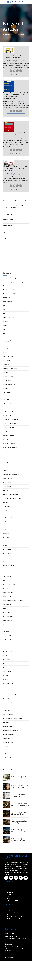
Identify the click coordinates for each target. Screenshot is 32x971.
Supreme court (6, 710)
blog (4, 333)
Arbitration (5, 325)
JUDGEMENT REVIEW (8, 514)
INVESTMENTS (7, 506)
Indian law (5, 490)
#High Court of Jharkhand (9, 290)
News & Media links (8, 604)
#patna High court (7, 301)
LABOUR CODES (7, 533)
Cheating (5, 352)
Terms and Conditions (12, 900)
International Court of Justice (10, 494)
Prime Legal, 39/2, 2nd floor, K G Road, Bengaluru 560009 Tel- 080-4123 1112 (16, 938)
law (3, 541)
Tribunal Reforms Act (8, 734)
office (4, 608)
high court (5, 466)
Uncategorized (6, 738)
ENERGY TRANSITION (8, 415)
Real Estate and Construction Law (15, 925)
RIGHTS (5, 655)
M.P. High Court (7, 581)
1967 (4, 305)
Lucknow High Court (8, 577)
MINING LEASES (7, 596)
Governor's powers (8, 459)
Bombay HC (6, 337)
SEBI (4, 663)
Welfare (5, 750)
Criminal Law (10, 908)
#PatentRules (6, 297)
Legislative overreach (8, 565)
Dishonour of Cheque (8, 404)
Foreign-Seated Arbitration (10, 447)
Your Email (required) (8, 225)
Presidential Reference (8, 636)
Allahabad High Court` (8, 317)
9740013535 (10, 957)
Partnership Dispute (8, 616)
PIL (3, 624)
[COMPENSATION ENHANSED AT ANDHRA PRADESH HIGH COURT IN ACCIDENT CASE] (9, 163)
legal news (5, 545)
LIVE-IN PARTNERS (8, 569)
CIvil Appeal (6, 364)
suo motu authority (8, 702)
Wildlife (5, 754)
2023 (4, 313)
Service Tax (6, 679)
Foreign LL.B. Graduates (9, 443)
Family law (5, 439)
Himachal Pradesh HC (8, 478)
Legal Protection (7, 553)
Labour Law (6, 537)
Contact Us (10, 892)
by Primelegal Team (20, 61)
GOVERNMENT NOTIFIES (9, 455)
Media (8, 898)
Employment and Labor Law (14, 919)
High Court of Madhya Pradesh (11, 474)
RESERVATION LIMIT (8, 651)
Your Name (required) (8, 219)
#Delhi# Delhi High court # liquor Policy (13, 282)
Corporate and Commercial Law (15, 912)
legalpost (5, 561)
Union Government (8, 742)
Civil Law (9, 915)
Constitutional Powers (8, 376)
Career (9, 896)
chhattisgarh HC (7, 360)
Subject (4, 232)
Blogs (8, 890)
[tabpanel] (9, 86)
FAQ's (8, 888)
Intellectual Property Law (13, 923)
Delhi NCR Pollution (8, 400)
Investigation (6, 502)
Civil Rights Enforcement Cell (10, 368)
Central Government (8, 349)
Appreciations (6, 321)
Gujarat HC (5, 463)
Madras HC (6, 588)
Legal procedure (7, 549)
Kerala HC (5, 529)
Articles (5, 329)
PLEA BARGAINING (8, 628)
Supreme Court (7, 706)
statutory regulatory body (9, 695)
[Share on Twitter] (14, 70)
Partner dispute (7, 612)
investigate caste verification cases (12, 498)
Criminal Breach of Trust (9, 384)
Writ (4, 761)
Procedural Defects (8, 647)
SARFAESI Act (6, 659)
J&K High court (6, 510)
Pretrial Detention (7, 640)
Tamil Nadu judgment (8, 714)
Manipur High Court (8, 592)
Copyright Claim (7, 380)
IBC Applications (7, 482)
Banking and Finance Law (13, 921)
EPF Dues (5, 431)
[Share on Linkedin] (17, 70)
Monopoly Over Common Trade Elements (13, 600)
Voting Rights (6, 746)
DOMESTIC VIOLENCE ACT (10, 411)
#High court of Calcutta (9, 286)
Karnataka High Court (8, 525)
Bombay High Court (8, 341)
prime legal (5, 643)
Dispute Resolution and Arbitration (16, 917)
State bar (5, 687)
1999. (4, 309)
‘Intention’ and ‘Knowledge (9, 278)
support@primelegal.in (12, 954)
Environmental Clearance (9, 423)
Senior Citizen (6, 675)
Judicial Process (7, 522)
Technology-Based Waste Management (13, 718)
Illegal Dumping (7, 486)
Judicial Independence (8, 518)
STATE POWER (7, 691)
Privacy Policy (10, 894)
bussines (5, 345)
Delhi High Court (7, 396)
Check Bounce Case (8, 356)
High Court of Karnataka (9, 470)
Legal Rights (6, 557)
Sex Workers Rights (8, 683)
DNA (4, 408)
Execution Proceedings (8, 435)
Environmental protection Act (10, 427)
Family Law (10, 910)
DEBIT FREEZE (6, 392)
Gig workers (6, 451)
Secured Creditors (7, 671)
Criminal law (6, 388)
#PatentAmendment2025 (9, 293)
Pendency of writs (7, 620)
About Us (9, 886)
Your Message (6, 239)
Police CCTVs (6, 632)
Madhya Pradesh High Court (10, 584)
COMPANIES (6, 372)
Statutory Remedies (8, 698)
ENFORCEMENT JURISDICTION (11, 419)
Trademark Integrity (8, 726)
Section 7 (5, 667)
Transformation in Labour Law (10, 730)
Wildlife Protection (7, 757)
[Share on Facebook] (11, 70)
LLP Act (4, 573)
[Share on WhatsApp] (20, 70)
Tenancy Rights (6, 722)
